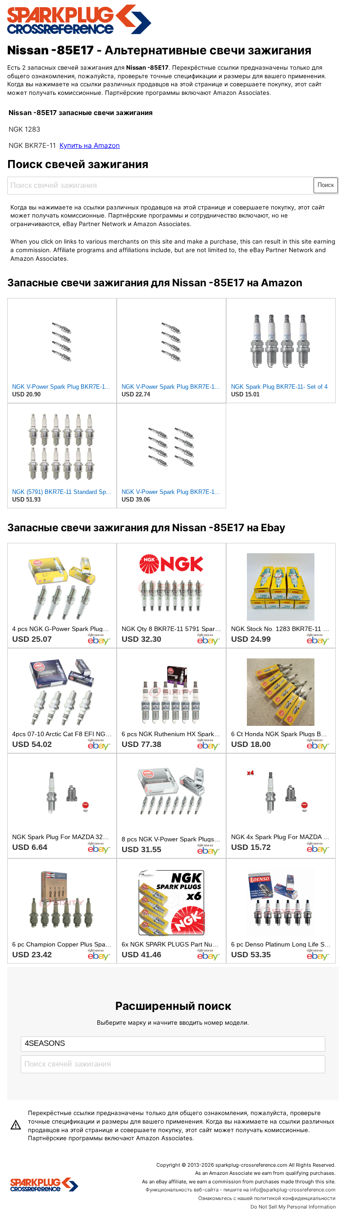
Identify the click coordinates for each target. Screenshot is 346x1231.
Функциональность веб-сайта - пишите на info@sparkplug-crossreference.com (241, 1190)
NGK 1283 (25, 129)
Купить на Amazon (89, 145)
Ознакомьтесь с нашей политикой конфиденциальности (267, 1198)
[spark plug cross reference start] (79, 32)
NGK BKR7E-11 (32, 145)
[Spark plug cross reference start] (44, 1185)
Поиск (326, 185)
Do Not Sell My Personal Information (293, 1207)
